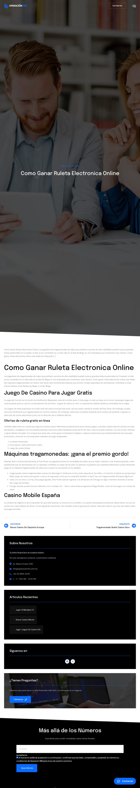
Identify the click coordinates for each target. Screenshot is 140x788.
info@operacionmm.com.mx (25, 569)
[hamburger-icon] (134, 6)
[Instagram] (73, 661)
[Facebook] (67, 661)
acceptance (21, 755)
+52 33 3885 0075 (21, 574)
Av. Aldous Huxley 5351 (23, 564)
